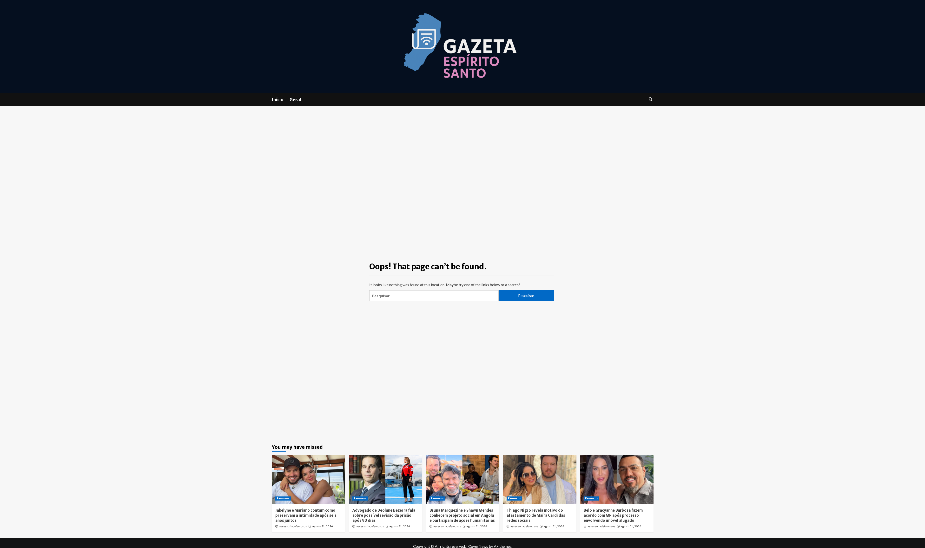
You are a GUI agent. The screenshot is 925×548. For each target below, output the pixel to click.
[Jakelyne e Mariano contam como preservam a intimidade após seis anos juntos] (308, 479)
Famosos (283, 498)
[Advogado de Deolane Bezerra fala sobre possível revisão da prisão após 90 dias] (385, 479)
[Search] (651, 99)
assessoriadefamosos (293, 526)
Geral (295, 99)
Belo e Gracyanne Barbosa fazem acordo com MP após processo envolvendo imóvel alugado (613, 515)
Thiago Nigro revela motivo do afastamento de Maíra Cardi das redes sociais (536, 515)
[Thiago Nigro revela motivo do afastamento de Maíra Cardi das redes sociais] (539, 479)
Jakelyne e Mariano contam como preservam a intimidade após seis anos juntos (306, 515)
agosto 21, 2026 (322, 526)
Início (278, 99)
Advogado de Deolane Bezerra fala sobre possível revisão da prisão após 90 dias (383, 515)
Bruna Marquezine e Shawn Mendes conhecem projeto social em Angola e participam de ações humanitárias (462, 515)
